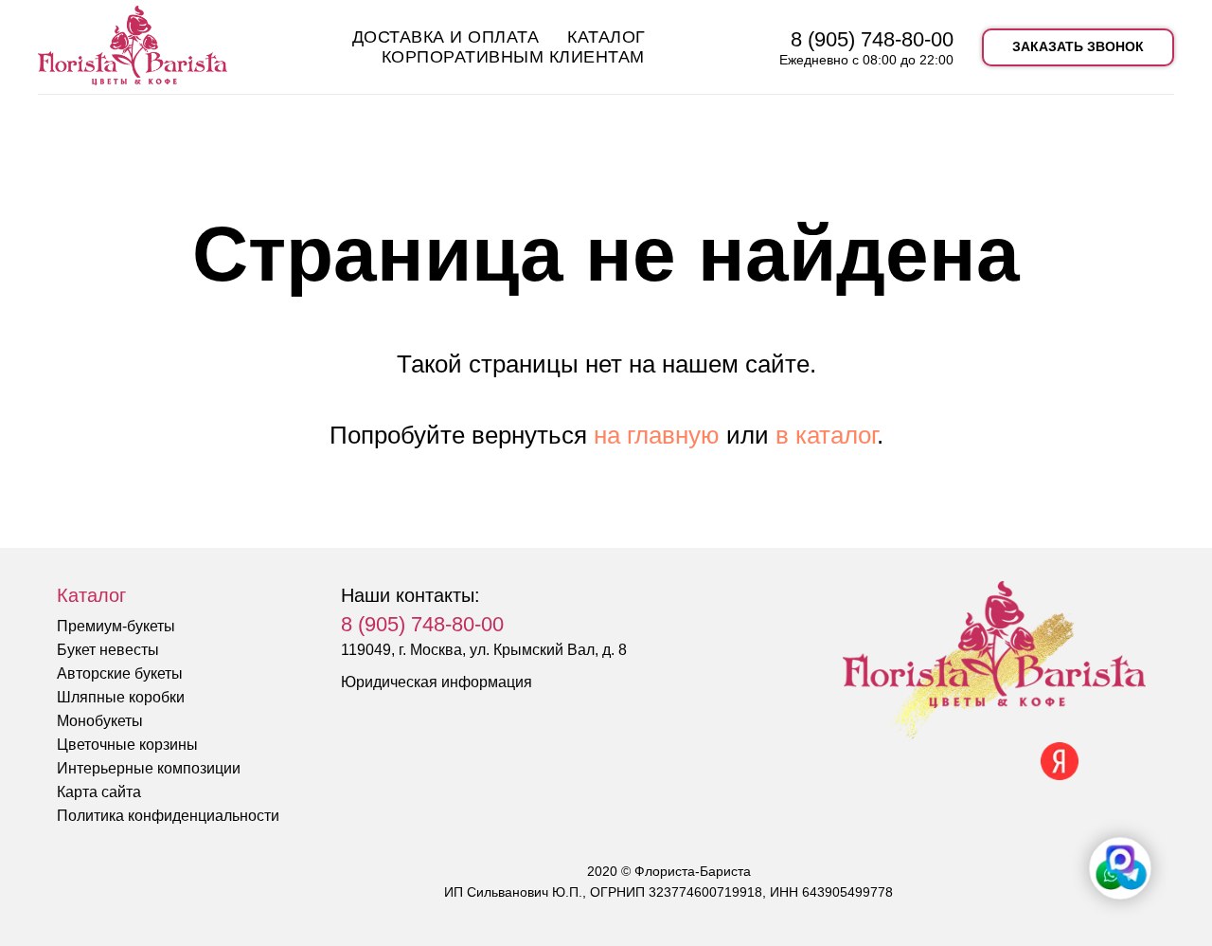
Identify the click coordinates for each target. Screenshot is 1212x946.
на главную (657, 435)
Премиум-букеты (116, 626)
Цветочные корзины (127, 745)
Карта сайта (99, 792)
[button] (1078, 47)
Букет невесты (108, 650)
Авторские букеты (120, 673)
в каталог (826, 435)
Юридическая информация (436, 682)
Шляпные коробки (121, 697)
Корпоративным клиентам (513, 56)
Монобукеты (100, 721)
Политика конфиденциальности (168, 816)
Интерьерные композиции (149, 768)
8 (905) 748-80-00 (872, 39)
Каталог (606, 36)
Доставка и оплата (446, 36)
